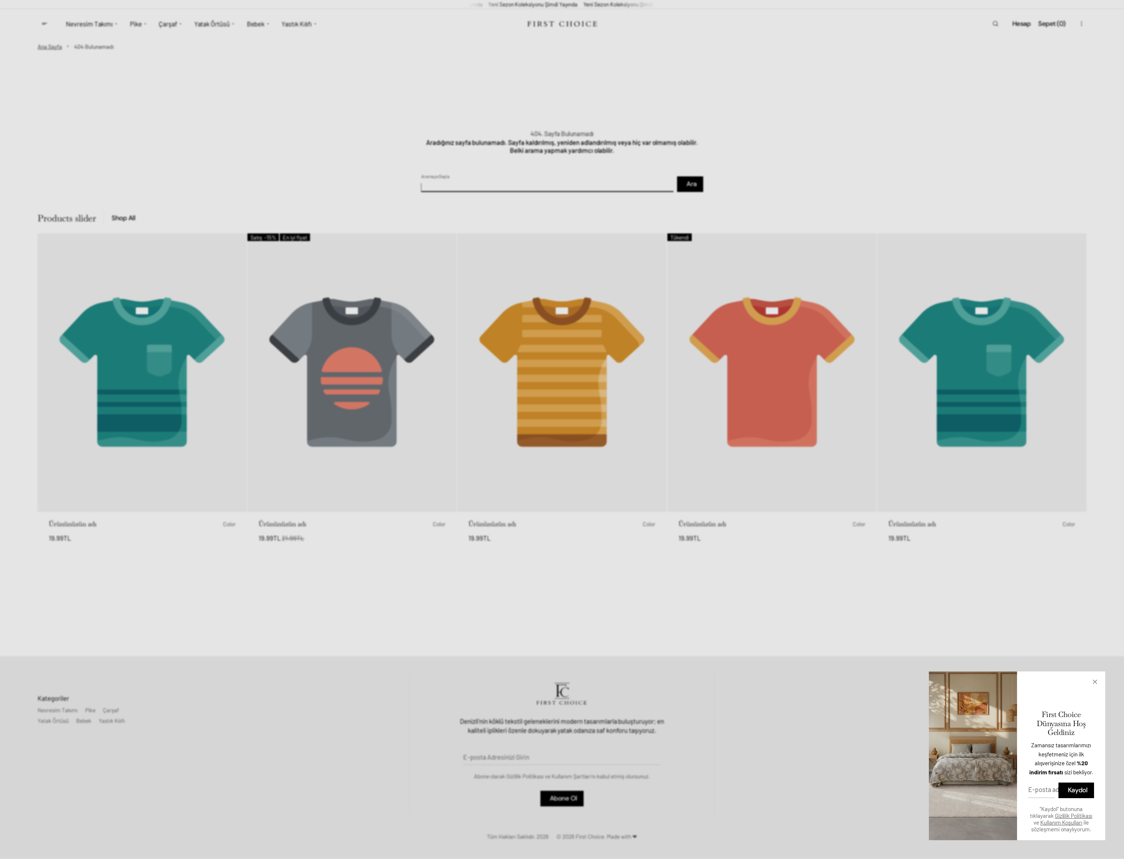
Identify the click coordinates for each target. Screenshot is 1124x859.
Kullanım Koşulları (1061, 822)
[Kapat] (1096, 681)
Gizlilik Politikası (1073, 815)
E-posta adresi (1049, 789)
